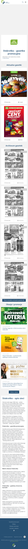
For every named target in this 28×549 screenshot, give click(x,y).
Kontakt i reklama (14, 528)
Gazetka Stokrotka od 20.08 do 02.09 (14, 85)
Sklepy (14, 524)
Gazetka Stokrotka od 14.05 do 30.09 (14, 123)
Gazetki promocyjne (14, 522)
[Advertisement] (14, 21)
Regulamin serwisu (18, 536)
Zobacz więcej (14, 392)
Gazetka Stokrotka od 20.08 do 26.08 (14, 166)
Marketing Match (14, 541)
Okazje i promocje (14, 526)
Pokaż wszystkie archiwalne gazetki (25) (14, 300)
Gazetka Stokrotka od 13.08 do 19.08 (14, 279)
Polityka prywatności (8, 536)
